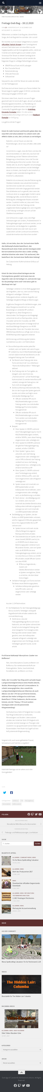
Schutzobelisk (6, 804)
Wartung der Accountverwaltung (24, 908)
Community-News (25, 857)
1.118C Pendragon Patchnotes (23, 898)
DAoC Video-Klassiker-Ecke (11, 1033)
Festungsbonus (29, 801)
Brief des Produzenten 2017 (22, 872)
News (22, 17)
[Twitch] (32, 814)
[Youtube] (40, 814)
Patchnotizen (29, 893)
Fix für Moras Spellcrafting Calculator (25, 860)
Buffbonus (15, 801)
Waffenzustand (16, 804)
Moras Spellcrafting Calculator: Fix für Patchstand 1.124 (21, 962)
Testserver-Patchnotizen (20, 895)
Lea (6, 27)
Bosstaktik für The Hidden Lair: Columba (16, 996)
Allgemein (15, 857)
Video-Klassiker (19, 1030)
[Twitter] (36, 814)
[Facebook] (29, 814)
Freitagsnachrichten (10, 17)
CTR (22, 801)
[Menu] (40, 3)
